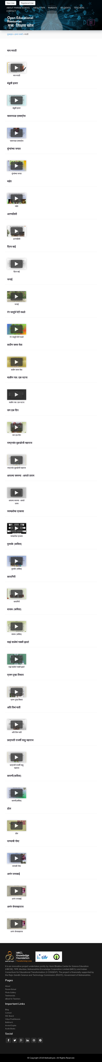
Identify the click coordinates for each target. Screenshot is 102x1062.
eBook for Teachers (12, 999)
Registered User (27, 3)
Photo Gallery (10, 992)
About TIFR (39, 7)
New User (11, 3)
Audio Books (10, 1029)
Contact (11, 11)
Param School (10, 989)
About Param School (18, 7)
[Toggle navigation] (91, 22)
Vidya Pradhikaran (12, 1019)
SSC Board (9, 1016)
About (7, 986)
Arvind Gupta (10, 1025)
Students (65, 7)
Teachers (79, 7)
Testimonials (10, 996)
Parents (52, 7)
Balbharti (9, 1022)
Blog (7, 1010)
